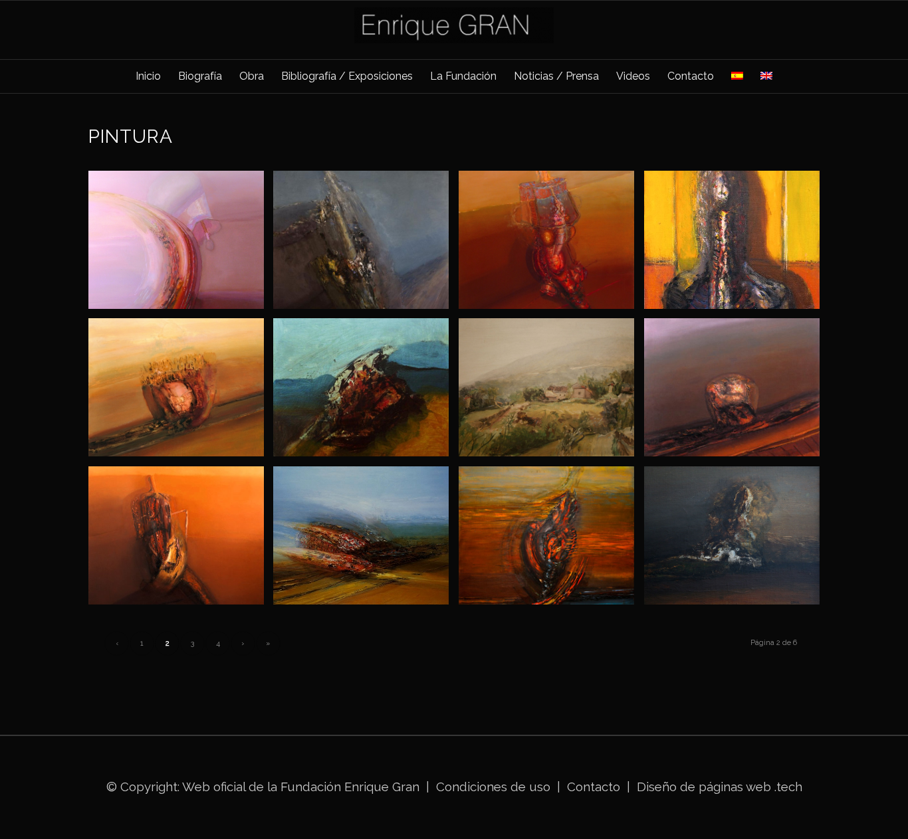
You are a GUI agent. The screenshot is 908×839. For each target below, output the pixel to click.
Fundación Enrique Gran (350, 786)
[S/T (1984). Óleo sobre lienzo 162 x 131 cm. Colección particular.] (551, 540)
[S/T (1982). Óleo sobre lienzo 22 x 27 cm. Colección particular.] (737, 540)
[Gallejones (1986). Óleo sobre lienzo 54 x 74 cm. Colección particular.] (551, 392)
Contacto (595, 786)
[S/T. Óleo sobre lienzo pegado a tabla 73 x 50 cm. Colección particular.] (737, 245)
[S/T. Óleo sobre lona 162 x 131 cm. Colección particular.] (181, 540)
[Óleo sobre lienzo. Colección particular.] (366, 392)
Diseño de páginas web (704, 786)
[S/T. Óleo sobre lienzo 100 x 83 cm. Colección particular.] (366, 245)
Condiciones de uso (493, 786)
